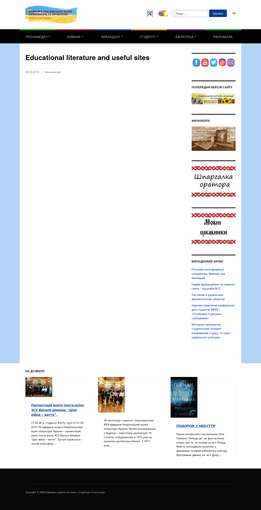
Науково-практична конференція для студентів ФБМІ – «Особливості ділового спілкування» (213, 311)
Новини (73, 37)
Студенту (148, 37)
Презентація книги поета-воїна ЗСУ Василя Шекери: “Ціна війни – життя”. (57, 410)
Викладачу (110, 37)
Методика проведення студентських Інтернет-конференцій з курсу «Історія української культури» (211, 330)
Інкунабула (223, 37)
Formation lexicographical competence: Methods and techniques (208, 273)
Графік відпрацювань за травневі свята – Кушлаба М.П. (213, 286)
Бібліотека (185, 37)
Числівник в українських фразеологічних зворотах (208, 297)
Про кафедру (36, 37)
